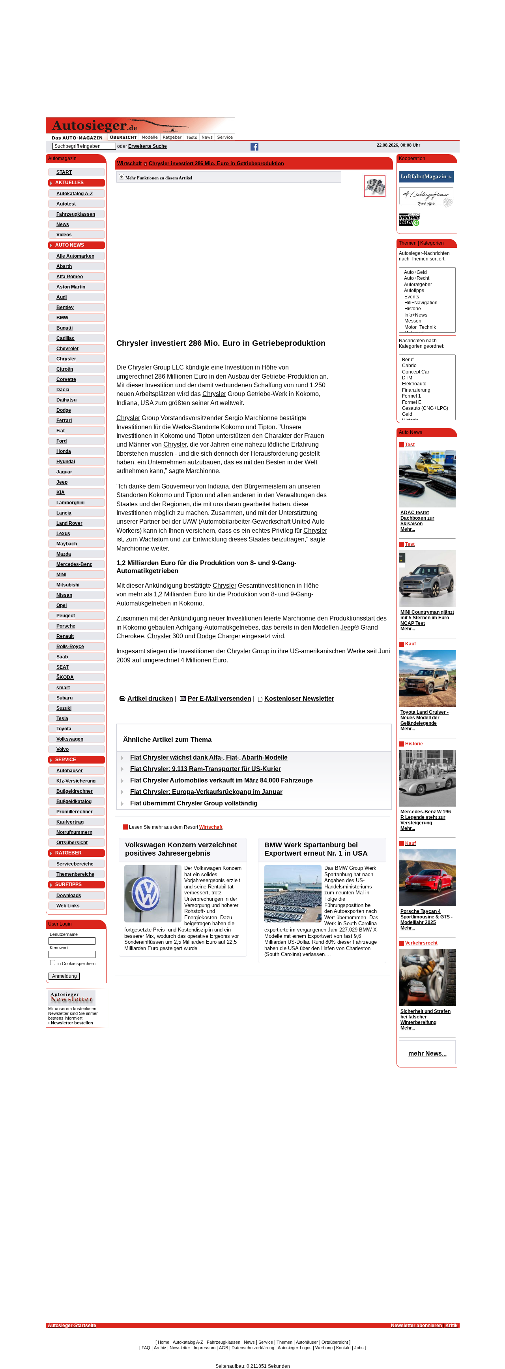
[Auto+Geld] (427, 272)
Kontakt (343, 1347)
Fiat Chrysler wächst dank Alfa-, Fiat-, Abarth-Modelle (209, 757)
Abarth (64, 266)
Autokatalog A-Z (74, 193)
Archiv (160, 1347)
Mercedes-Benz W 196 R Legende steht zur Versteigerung (425, 817)
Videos (64, 235)
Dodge (63, 410)
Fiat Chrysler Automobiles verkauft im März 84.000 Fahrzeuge (221, 780)
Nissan (64, 595)
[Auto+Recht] (427, 278)
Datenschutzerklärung (253, 1347)
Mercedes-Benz (74, 564)
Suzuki (63, 708)
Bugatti (64, 328)
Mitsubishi (67, 585)
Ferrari (64, 420)
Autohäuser (69, 770)
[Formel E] (427, 402)
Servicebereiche (75, 864)
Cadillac (65, 338)
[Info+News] (427, 315)
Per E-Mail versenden (219, 698)
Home (163, 1342)
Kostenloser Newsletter (299, 698)
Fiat (60, 431)
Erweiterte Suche (147, 146)
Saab (62, 657)
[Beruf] (427, 360)
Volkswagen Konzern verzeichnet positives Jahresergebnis (181, 849)
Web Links (68, 906)
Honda (63, 451)
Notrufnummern (74, 832)
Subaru (64, 698)
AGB (223, 1347)
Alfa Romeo (69, 276)
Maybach (66, 544)
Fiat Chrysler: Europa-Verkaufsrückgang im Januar (206, 791)
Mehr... (407, 529)
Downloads (68, 895)
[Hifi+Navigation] (427, 303)
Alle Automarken (75, 256)
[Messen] (427, 321)
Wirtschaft (129, 163)
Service (265, 1342)
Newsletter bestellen (72, 1022)
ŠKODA (65, 677)
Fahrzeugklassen (75, 214)
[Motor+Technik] (427, 327)
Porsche (65, 626)
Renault (65, 636)
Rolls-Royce (70, 646)
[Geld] (427, 414)
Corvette (66, 379)
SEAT (62, 667)
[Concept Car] (427, 372)
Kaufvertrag (70, 822)
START (64, 172)
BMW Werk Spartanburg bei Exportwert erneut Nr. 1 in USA (316, 849)
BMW (62, 318)
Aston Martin (70, 287)
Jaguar (64, 472)
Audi (61, 297)
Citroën (64, 369)
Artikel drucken (150, 698)
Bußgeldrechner (74, 791)
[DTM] (427, 378)
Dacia (62, 389)
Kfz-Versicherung (75, 781)
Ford (61, 441)
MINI (61, 574)
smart (63, 687)
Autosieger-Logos (295, 1347)
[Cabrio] (427, 366)
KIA (60, 492)
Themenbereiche (75, 874)
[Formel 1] (427, 396)
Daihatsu (66, 400)
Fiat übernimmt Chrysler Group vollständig (194, 803)
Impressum (204, 1347)
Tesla (62, 718)
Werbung (324, 1347)
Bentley (65, 307)
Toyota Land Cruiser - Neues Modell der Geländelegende (424, 717)
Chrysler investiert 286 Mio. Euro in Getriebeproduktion (216, 163)
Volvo (62, 749)
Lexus (63, 533)
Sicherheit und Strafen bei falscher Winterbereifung (425, 1017)
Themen (284, 1342)
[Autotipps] (427, 291)
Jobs (359, 1347)
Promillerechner (74, 812)
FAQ (146, 1347)
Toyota (63, 729)
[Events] (427, 297)
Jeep (61, 482)
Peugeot (65, 616)
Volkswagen (69, 739)
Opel (61, 605)
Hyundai (65, 461)
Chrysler (66, 359)
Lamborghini (70, 502)
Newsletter (180, 1347)
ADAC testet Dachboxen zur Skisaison (417, 518)
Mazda (63, 554)
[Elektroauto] (427, 384)
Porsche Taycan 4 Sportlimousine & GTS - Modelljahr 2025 (426, 917)
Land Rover (69, 523)
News (62, 224)
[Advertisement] (252, 57)
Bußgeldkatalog (74, 801)
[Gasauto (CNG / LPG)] (427, 408)
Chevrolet (67, 348)
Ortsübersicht (72, 842)
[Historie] (427, 309)
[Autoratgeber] (427, 285)
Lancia (63, 513)
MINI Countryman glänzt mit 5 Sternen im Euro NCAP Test (427, 617)
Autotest (66, 204)
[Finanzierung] (427, 390)
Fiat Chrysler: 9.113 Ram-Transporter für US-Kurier (205, 769)
